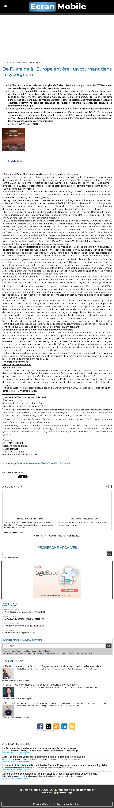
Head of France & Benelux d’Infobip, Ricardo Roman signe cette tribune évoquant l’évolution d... (57, 669)
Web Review (73, 535)
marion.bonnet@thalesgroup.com (20, 454)
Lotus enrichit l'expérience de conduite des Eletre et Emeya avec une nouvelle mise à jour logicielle (54, 765)
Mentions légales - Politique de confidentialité (57, 804)
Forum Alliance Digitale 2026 (20, 632)
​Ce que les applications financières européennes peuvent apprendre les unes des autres (57, 703)
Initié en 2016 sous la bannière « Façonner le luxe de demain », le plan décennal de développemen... (43, 776)
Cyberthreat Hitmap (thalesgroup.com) (22, 406)
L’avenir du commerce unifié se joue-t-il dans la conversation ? (42, 684)
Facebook (40, 731)
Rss (54, 731)
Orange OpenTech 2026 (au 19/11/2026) (25, 625)
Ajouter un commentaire (12, 533)
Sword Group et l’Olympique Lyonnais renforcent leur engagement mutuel (82, 523)
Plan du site (47, 793)
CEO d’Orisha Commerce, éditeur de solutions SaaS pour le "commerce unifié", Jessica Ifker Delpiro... (59, 687)
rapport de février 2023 (90, 85)
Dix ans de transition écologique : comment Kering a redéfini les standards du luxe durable (49, 774)
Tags (70, 793)
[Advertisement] (57, 37)
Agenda (10, 605)
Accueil (5, 63)
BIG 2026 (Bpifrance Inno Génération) (24, 619)
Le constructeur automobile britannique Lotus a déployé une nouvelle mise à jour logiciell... (39, 768)
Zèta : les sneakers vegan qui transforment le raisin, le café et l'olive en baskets (43, 757)
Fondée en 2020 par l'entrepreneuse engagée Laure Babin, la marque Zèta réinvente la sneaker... (41, 759)
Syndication (61, 793)
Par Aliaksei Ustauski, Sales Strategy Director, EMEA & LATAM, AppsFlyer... (48, 706)
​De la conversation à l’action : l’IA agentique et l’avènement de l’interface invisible (53, 666)
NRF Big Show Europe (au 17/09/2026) (25, 612)
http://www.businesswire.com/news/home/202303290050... (42, 463)
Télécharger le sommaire (15, 361)
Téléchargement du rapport (16, 364)
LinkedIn (64, 731)
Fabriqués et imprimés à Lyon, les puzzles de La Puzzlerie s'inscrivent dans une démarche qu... (40, 751)
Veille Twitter (40, 535)
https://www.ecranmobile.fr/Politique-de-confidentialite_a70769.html (63, 653)
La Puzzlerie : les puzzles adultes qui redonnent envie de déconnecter (39, 748)
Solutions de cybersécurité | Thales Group (23, 403)
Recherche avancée (10, 558)
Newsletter (73, 731)
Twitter (47, 731)
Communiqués (34, 63)
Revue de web (18, 63)
